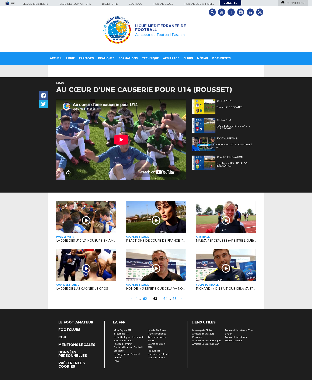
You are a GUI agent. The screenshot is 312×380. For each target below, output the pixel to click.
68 (174, 299)
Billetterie (110, 4)
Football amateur (123, 340)
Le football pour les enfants (129, 337)
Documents (221, 58)
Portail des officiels (199, 4)
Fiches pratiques (157, 333)
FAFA (116, 361)
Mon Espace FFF (122, 330)
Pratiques (106, 58)
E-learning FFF (121, 333)
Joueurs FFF (154, 350)
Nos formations (157, 357)
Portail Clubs (163, 4)
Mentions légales (76, 345)
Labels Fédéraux (157, 330)
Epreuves (86, 58)
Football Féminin (123, 344)
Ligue (70, 58)
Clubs (188, 58)
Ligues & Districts (36, 4)
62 (145, 299)
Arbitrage (171, 58)
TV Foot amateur (157, 337)
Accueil (56, 58)
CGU (62, 337)
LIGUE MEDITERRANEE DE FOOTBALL (160, 28)
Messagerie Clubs (202, 330)
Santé (151, 340)
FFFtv (150, 347)
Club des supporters (75, 4)
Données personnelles (72, 354)
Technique (150, 58)
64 (165, 299)
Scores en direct (156, 344)
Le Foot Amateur (75, 322)
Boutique (135, 4)
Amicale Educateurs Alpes (206, 340)
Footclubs (69, 330)
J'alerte (230, 2)
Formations (128, 58)
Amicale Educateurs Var (205, 344)
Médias (202, 58)
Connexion (295, 3)
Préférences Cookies (71, 365)
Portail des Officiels (158, 354)
